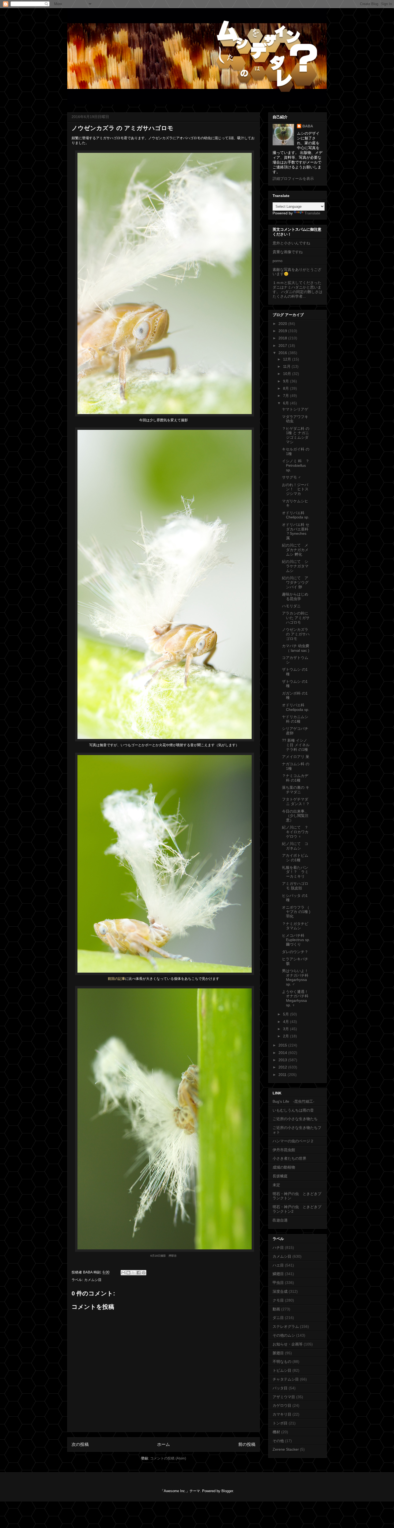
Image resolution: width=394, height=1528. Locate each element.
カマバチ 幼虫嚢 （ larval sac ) (295, 648)
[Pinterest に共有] (143, 1272)
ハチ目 (278, 1247)
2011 (283, 1074)
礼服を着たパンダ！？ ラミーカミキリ (295, 872)
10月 (287, 373)
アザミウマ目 (284, 1397)
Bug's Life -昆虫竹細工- (293, 1101)
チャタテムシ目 (286, 1379)
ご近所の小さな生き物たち (295, 1119)
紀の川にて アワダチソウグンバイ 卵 (295, 582)
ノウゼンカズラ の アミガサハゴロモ (296, 634)
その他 (278, 1441)
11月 (287, 366)
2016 (283, 353)
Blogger (227, 1491)
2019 (283, 331)
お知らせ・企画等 (288, 1344)
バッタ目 (280, 1388)
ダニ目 (278, 1317)
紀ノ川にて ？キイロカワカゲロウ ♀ (295, 832)
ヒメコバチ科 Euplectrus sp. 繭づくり (296, 940)
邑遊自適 (280, 1220)
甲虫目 (278, 1282)
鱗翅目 (278, 1274)
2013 (283, 1060)
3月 (286, 1029)
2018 (283, 338)
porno (278, 261)
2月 (286, 1036)
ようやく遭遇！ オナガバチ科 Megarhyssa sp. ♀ (295, 998)
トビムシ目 (282, 1370)
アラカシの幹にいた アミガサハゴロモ (296, 617)
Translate (312, 213)
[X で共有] (133, 1272)
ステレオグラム (286, 1326)
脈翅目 (278, 1353)
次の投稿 (80, 1444)
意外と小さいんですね (291, 243)
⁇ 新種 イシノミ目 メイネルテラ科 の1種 (296, 745)
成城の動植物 (284, 1167)
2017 (283, 345)
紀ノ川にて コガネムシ (295, 845)
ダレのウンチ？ (295, 952)
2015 (283, 1045)
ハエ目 (278, 1265)
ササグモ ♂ (291, 477)
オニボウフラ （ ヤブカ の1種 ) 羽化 (298, 912)
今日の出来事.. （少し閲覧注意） (296, 815)
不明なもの (282, 1361)
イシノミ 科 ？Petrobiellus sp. (295, 465)
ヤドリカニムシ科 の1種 (295, 719)
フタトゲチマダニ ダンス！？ (296, 801)
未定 (276, 1185)
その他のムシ (284, 1335)
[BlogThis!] (128, 1272)
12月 (287, 359)
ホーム (163, 1444)
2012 (283, 1067)
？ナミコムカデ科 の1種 (295, 778)
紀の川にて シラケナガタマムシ (295, 566)
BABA (307, 126)
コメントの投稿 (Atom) (168, 1458)
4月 (286, 1021)
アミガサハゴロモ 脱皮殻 (295, 885)
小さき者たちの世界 (289, 1158)
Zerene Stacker (286, 1449)
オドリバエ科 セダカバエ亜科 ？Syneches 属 (295, 531)
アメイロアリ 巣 (295, 756)
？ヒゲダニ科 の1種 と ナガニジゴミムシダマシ (295, 435)
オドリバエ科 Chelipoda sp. (295, 515)
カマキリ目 (282, 1414)
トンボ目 (280, 1423)
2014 (283, 1053)
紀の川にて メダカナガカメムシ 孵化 (295, 549)
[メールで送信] (123, 1272)
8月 (286, 388)
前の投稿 (246, 1444)
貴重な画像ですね (288, 252)
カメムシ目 (93, 1280)
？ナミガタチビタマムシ (295, 926)
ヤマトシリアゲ (295, 409)
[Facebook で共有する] (138, 1272)
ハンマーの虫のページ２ (293, 1141)
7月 (286, 395)
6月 (286, 403)
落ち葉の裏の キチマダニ (295, 789)
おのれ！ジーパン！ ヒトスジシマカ (295, 489)
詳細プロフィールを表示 (293, 178)
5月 (286, 1014)
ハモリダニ (291, 606)
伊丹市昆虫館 (284, 1150)
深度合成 (280, 1291)
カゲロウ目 (282, 1405)
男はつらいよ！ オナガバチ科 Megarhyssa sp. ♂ (295, 977)
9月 (286, 381)
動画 (276, 1309)
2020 (283, 323)
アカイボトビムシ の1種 (295, 857)
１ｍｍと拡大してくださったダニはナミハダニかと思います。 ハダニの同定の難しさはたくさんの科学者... (297, 289)
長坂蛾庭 (280, 1176)
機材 (276, 1432)
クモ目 (278, 1300)
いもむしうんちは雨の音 (293, 1110)
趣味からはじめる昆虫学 (295, 596)
